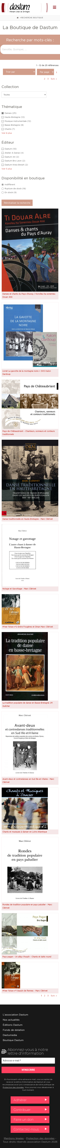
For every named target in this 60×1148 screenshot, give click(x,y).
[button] (54, 7)
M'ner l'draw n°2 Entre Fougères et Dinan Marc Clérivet (27, 627)
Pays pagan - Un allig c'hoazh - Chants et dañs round (26, 957)
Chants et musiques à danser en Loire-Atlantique (24, 832)
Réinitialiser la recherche (17, 203)
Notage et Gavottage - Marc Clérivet (19, 589)
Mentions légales (14, 1138)
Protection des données (13, 1087)
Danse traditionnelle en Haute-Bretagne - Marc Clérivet (27, 519)
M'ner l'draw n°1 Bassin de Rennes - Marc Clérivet (25, 991)
